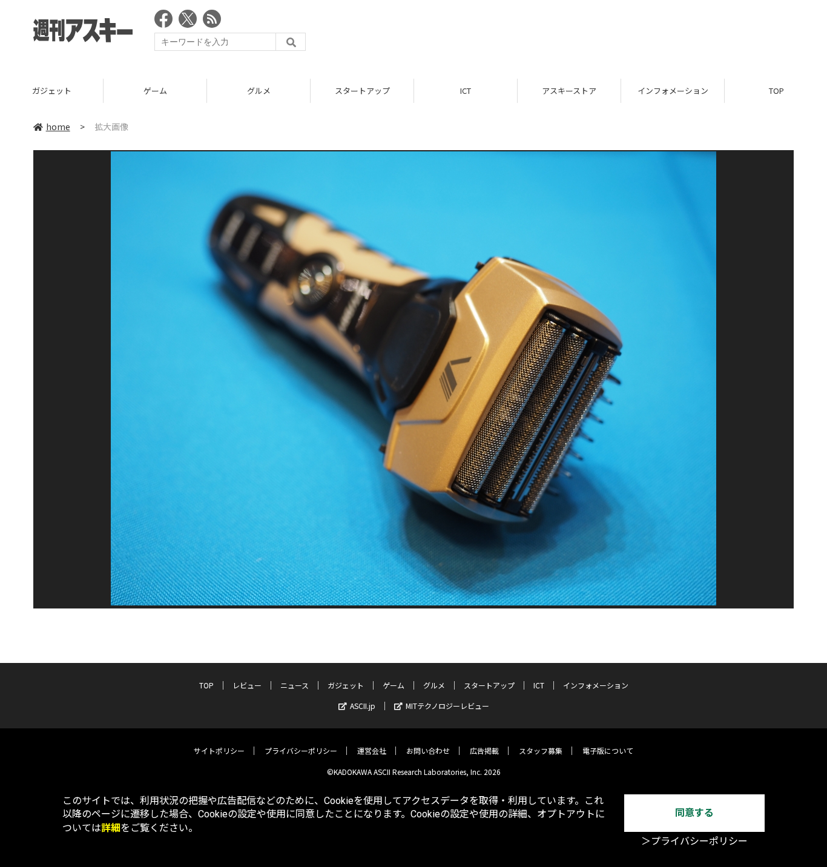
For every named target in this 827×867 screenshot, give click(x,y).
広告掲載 (484, 750)
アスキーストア (569, 90)
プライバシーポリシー (301, 750)
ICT (465, 90)
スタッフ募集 (540, 750)
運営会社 (371, 750)
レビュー (247, 685)
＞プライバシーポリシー (694, 841)
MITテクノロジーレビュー (447, 706)
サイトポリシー (219, 750)
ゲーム (155, 90)
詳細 (110, 828)
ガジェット (51, 90)
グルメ (259, 90)
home (58, 126)
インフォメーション (673, 90)
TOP (206, 685)
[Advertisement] (573, 33)
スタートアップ (362, 90)
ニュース (294, 685)
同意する (694, 813)
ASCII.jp (362, 706)
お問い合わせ (428, 750)
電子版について (607, 750)
